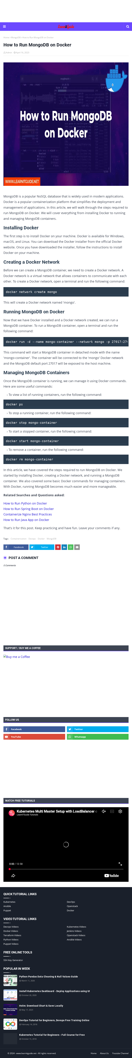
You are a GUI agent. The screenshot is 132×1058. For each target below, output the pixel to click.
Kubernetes (9, 901)
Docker (41, 538)
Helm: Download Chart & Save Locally (41, 1005)
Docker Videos (10, 931)
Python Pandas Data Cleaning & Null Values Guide (48, 976)
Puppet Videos (10, 943)
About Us (104, 1053)
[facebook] (34, 729)
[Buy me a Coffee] (16, 657)
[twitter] (98, 729)
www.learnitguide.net (26, 1053)
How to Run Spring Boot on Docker (28, 509)
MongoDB (16, 37)
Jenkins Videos (74, 931)
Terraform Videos (12, 935)
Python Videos (10, 939)
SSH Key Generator (13, 960)
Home (6, 37)
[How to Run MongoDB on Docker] (66, 124)
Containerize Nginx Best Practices (27, 514)
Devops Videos (11, 926)
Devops (32, 538)
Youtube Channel (120, 1053)
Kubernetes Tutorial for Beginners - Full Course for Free (52, 1034)
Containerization (18, 538)
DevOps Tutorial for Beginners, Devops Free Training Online (54, 1020)
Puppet (7, 910)
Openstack (72, 906)
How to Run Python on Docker (25, 503)
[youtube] (34, 737)
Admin (9, 52)
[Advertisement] (66, 11)
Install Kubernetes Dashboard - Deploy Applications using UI (54, 991)
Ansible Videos (74, 939)
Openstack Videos (76, 935)
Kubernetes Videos (76, 926)
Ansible (7, 906)
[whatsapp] (98, 737)
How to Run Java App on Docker (26, 520)
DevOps (71, 901)
